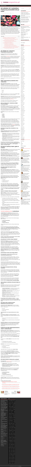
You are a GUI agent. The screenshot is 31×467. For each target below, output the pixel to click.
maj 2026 (22, 50)
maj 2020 (22, 101)
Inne (21, 142)
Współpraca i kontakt (3, 5)
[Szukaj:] (25, 8)
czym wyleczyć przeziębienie (12, 409)
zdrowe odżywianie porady (12, 461)
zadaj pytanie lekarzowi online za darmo (14, 450)
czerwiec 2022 (22, 86)
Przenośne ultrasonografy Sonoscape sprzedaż (15, 437)
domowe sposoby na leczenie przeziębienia (14, 413)
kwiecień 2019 (22, 118)
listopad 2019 (22, 109)
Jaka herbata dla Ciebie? (3, 434)
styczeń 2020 (22, 106)
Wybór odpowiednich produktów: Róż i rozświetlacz (9, 38)
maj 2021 (22, 90)
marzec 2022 (22, 87)
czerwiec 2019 (22, 115)
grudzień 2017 (22, 128)
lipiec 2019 (22, 114)
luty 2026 (22, 54)
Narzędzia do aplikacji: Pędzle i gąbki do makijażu (8, 40)
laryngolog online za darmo (12, 424)
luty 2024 (22, 72)
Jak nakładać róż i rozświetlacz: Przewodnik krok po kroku (9, 37)
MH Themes (20, 466)
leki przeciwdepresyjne (12, 426)
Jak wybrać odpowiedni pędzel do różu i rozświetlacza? (10, 41)
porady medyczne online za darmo (13, 434)
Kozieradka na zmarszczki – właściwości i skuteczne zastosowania (25, 151)
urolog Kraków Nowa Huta (12, 444)
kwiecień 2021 (22, 91)
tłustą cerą (13, 124)
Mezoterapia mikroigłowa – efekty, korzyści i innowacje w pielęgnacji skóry (25, 174)
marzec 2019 (22, 119)
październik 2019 (23, 110)
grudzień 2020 (22, 95)
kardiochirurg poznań (12, 423)
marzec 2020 (22, 104)
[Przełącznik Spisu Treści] (18, 36)
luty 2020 (22, 105)
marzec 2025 (22, 68)
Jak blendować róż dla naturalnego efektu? (9, 44)
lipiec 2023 (22, 77)
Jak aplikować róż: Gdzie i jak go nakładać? (9, 43)
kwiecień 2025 (22, 67)
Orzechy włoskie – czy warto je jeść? (25, 29)
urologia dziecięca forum (12, 443)
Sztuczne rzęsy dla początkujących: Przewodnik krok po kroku (10, 384)
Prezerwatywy (2, 445)
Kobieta (22, 143)
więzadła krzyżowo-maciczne (12, 447)
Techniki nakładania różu (6, 211)
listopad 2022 (22, 82)
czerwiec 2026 (22, 49)
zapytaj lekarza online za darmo (13, 454)
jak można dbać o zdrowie (12, 417)
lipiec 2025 (22, 63)
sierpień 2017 (22, 133)
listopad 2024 (22, 69)
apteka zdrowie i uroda (12, 400)
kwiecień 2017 (22, 137)
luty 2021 (22, 92)
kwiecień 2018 (22, 123)
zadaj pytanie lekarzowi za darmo (13, 451)
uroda (21, 144)
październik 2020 (23, 97)
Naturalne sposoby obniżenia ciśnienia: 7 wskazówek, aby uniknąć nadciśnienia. (25, 166)
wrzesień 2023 (22, 76)
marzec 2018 (22, 124)
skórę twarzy (8, 56)
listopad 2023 (22, 73)
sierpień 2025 (22, 62)
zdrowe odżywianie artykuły (12, 458)
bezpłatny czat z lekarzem (12, 403)
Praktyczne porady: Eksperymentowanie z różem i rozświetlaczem (10, 47)
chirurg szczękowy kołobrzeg (13, 406)
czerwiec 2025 (22, 64)
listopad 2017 (22, 129)
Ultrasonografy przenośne (12, 441)
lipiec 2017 (22, 134)
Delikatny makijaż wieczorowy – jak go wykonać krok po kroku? (11, 388)
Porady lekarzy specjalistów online (13, 433)
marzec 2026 (22, 53)
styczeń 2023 (22, 81)
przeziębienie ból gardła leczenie (13, 440)
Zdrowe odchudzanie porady (12, 457)
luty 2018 (22, 125)
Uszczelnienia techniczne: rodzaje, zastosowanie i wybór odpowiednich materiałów (25, 183)
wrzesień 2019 (22, 111)
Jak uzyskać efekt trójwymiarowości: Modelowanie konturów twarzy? (12, 46)
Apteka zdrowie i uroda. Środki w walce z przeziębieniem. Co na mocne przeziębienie (25, 27)
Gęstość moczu (11, 416)
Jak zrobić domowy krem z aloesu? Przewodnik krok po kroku (10, 386)
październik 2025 (23, 59)
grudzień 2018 (22, 120)
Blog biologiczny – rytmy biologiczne (25, 30)
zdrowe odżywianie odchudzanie (13, 460)
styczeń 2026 (22, 55)
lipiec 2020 (22, 100)
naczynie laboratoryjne (12, 427)
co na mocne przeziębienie (12, 407)
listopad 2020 (22, 96)
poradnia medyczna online (12, 430)
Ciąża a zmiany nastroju (3, 402)
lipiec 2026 (22, 48)
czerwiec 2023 (22, 78)
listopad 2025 (22, 58)
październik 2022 (23, 83)
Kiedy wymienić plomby (3, 405)
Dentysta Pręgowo (11, 410)
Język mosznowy (11, 420)
